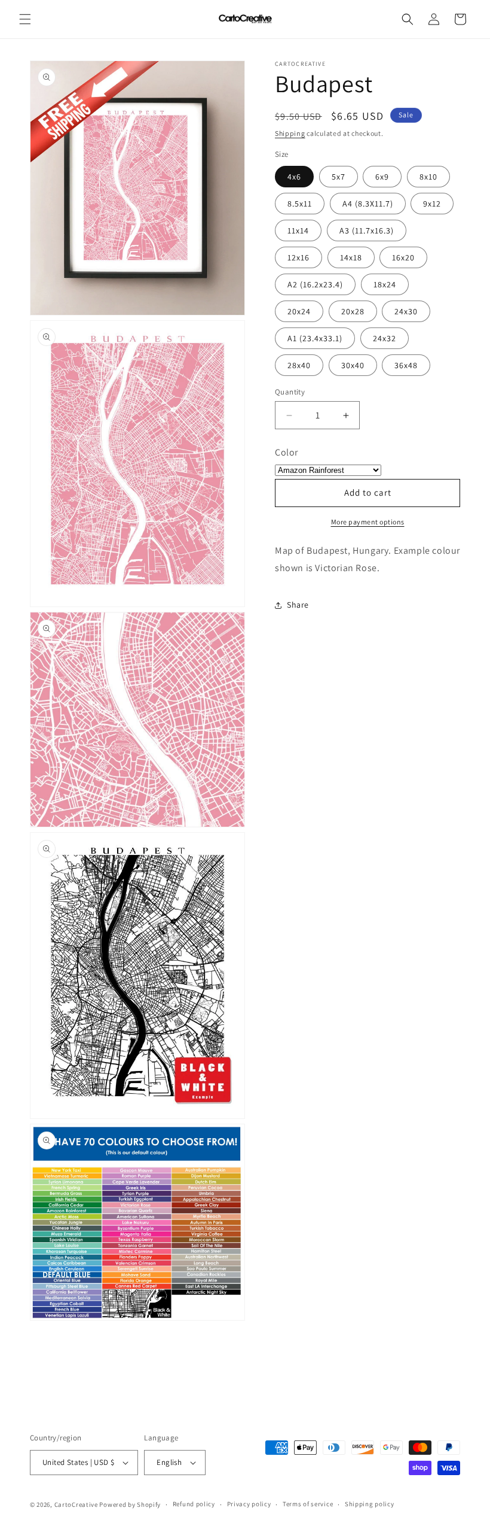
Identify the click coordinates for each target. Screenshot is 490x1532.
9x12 (432, 203)
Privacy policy (249, 1504)
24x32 (384, 338)
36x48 (406, 365)
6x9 (382, 176)
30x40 (353, 365)
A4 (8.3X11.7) (367, 203)
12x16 (298, 257)
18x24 (384, 284)
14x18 (351, 257)
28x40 (299, 365)
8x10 (428, 176)
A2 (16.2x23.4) (315, 284)
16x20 (403, 257)
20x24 (299, 311)
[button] (25, 19)
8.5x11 (299, 203)
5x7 (338, 176)
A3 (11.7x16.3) (366, 230)
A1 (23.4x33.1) (314, 338)
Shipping (290, 133)
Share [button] (298, 604)
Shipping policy (369, 1504)
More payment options (368, 521)
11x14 (298, 230)
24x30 (406, 311)
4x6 (294, 176)
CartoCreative (76, 1504)
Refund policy (194, 1504)
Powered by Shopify (130, 1504)
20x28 (353, 311)
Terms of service (308, 1504)
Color (286, 452)
